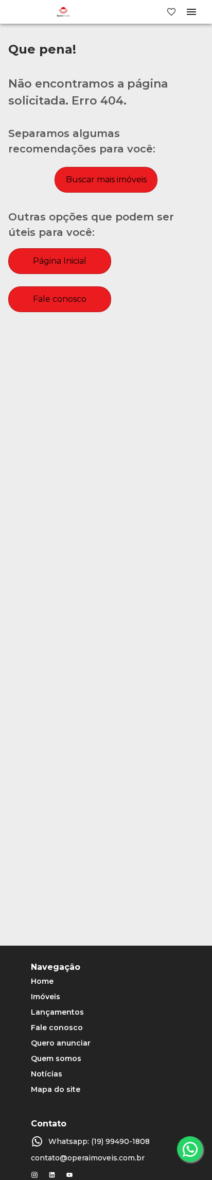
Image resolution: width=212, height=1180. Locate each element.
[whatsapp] (190, 1149)
